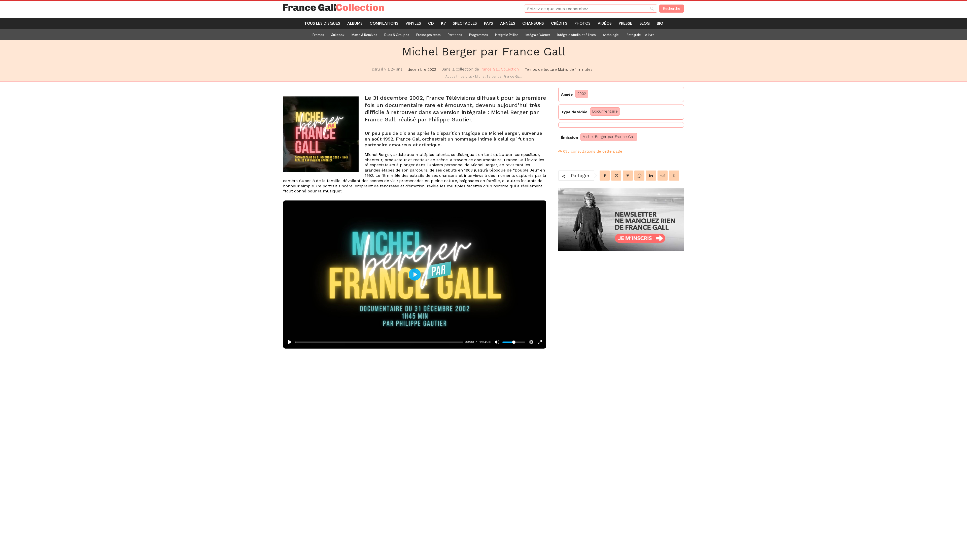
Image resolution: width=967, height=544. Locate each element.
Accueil (451, 76)
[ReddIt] (663, 176)
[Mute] (497, 342)
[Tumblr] (674, 176)
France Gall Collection (499, 69)
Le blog (466, 76)
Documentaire (605, 111)
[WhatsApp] (639, 176)
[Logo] (397, 7)
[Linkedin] (651, 176)
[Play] (290, 342)
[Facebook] (605, 176)
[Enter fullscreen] (540, 342)
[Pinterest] (628, 176)
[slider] (379, 342)
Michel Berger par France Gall (609, 136)
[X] (616, 176)
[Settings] (531, 342)
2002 (581, 93)
